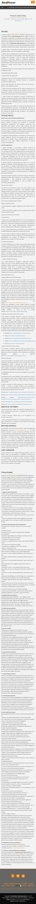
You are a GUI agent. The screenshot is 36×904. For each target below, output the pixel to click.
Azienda (6, 884)
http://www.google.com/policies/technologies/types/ (22, 341)
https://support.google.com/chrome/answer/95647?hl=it (20, 392)
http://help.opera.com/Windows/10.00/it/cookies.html (18, 401)
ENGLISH (32, 886)
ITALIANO (24, 886)
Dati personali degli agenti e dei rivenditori (21, 20)
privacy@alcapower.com (22, 430)
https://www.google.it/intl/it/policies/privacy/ (16, 302)
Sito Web (7, 19)
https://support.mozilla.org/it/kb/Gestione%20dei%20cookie (20, 394)
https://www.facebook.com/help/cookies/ (20, 333)
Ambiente (25, 884)
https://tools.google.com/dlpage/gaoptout (16, 311)
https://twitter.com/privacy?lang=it (16, 335)
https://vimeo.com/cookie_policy (16, 343)
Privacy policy (10, 886)
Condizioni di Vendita (15, 884)
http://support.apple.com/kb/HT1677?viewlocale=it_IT (18, 404)
